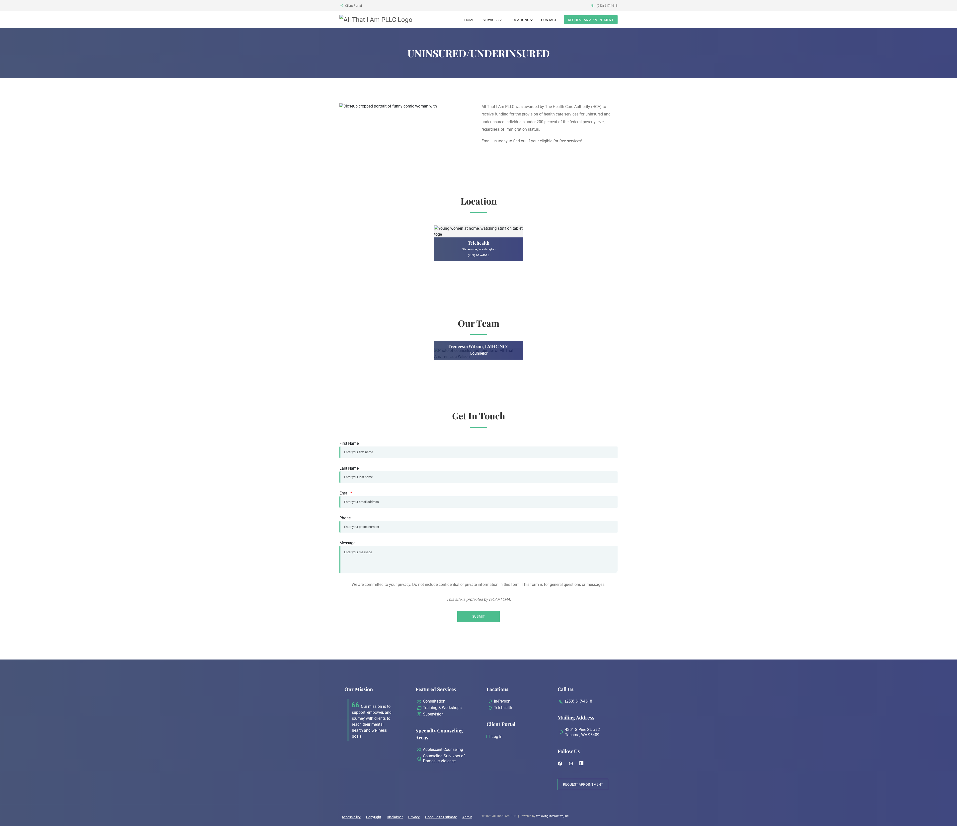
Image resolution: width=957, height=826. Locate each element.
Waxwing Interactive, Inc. (552, 816)
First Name (349, 443)
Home (469, 20)
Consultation (434, 701)
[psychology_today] (581, 764)
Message (347, 543)
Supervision (433, 714)
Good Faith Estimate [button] (441, 817)
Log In (496, 736)
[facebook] (560, 764)
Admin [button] (467, 817)
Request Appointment (583, 784)
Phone (345, 518)
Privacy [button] (414, 817)
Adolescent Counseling (443, 749)
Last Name (349, 468)
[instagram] (570, 764)
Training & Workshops (442, 707)
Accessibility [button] (351, 817)
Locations (519, 20)
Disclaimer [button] (395, 817)
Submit (478, 616)
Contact (549, 20)
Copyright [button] (373, 817)
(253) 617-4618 (607, 5)
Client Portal (353, 5)
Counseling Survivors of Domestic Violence (444, 759)
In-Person (502, 701)
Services (490, 20)
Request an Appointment (590, 20)
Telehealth (503, 707)
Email (345, 493)
